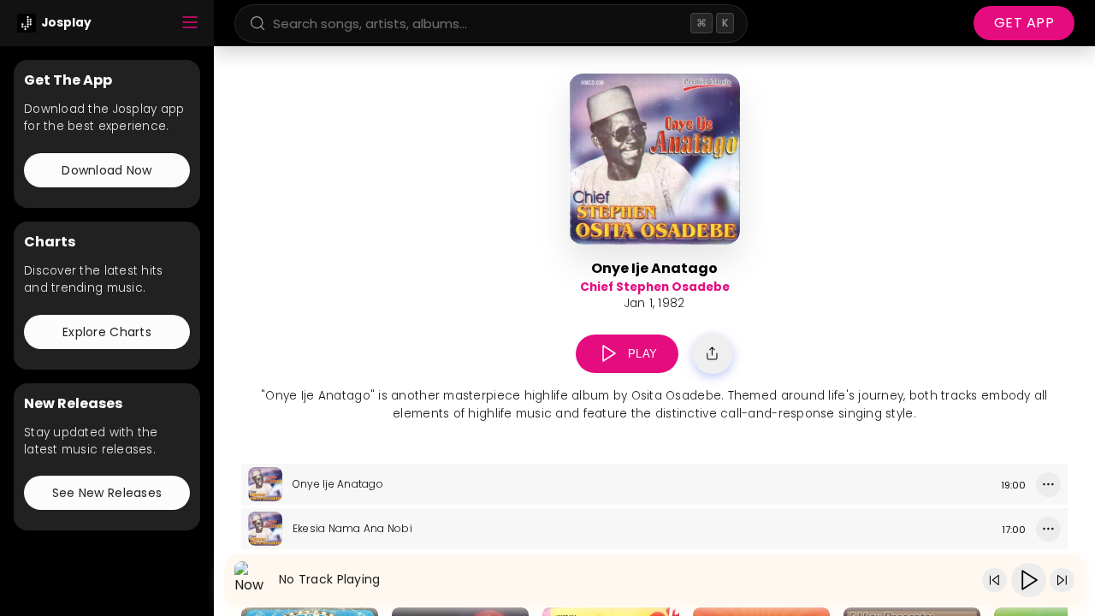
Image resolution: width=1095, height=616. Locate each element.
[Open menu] (190, 23)
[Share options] (712, 353)
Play (643, 353)
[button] (608, 353)
